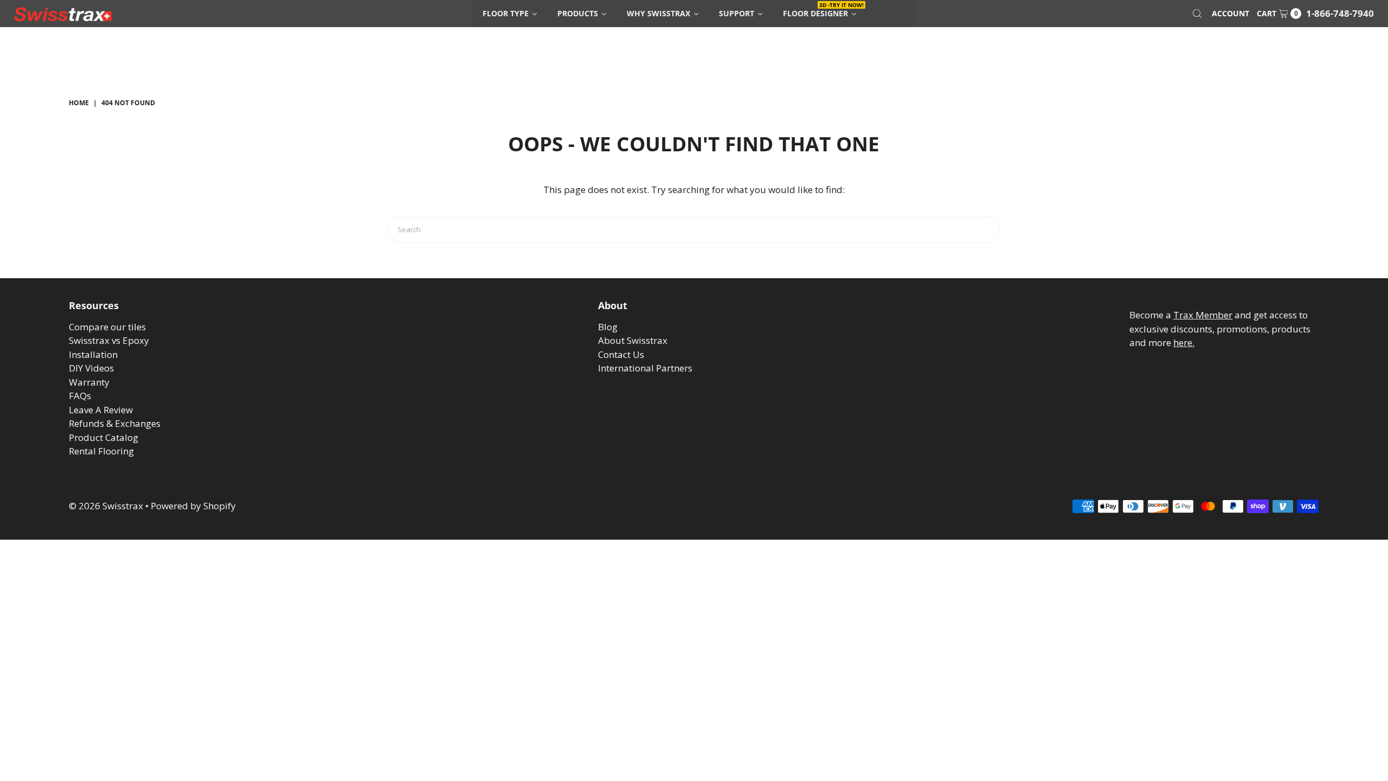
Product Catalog (103, 437)
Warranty (89, 382)
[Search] (1197, 13)
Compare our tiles (107, 327)
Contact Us (621, 354)
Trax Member (1202, 315)
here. (1183, 342)
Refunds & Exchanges (114, 423)
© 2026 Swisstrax (106, 506)
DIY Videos (91, 368)
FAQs (80, 395)
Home (79, 102)
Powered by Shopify (193, 506)
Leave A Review (101, 410)
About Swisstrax (632, 340)
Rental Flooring (101, 451)
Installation (93, 354)
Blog (608, 327)
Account (1230, 13)
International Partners (645, 368)
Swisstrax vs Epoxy (109, 340)
